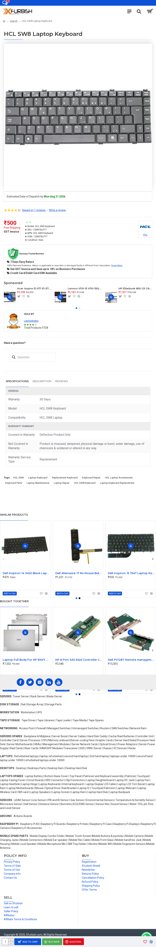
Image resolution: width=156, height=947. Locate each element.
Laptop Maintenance (38, 482)
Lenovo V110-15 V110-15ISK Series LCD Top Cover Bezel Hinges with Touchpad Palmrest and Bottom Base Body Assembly (84, 288)
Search (14, 21)
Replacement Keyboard (65, 477)
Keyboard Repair (91, 477)
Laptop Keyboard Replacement (117, 482)
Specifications (17, 381)
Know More (116, 265)
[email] (14, 357)
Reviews (61, 381)
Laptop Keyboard (37, 477)
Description (42, 381)
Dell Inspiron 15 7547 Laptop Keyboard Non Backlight (131, 573)
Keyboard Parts (13, 482)
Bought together (14, 601)
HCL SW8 (18, 477)
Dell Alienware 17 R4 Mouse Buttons (78, 573)
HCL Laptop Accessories (119, 477)
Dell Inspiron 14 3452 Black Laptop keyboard (26, 573)
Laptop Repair (61, 482)
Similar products (14, 514)
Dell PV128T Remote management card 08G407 (131, 659)
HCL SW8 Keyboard (85, 482)
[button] (76, 308)
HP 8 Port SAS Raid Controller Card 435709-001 (78, 659)
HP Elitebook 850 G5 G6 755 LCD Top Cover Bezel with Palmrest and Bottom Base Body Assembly (135, 288)
